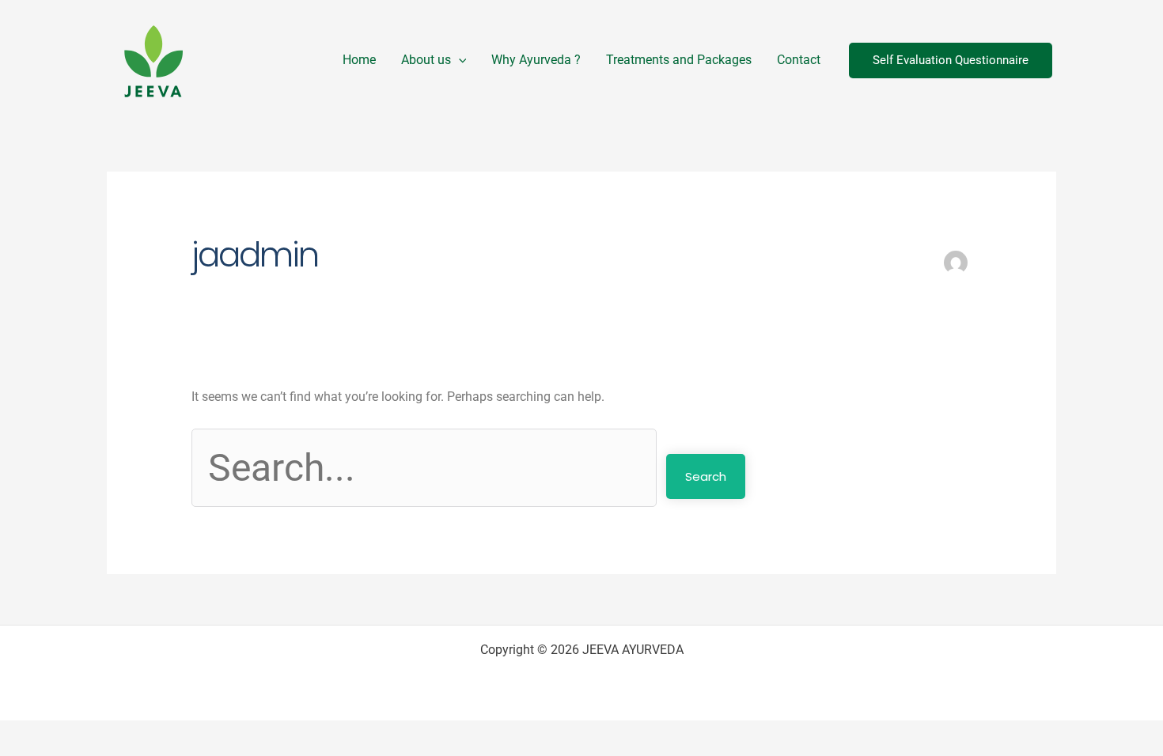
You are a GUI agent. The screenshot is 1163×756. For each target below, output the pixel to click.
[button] (459, 60)
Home (359, 59)
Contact (798, 59)
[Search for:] (428, 467)
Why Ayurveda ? (536, 59)
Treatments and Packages (679, 59)
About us (426, 59)
